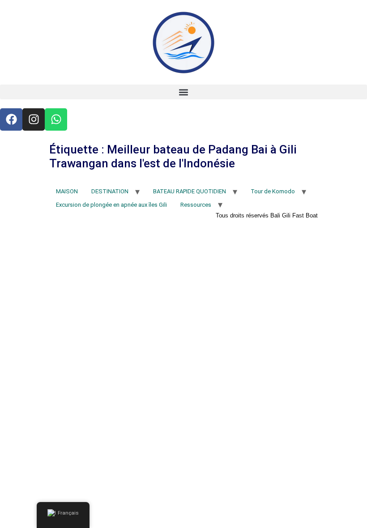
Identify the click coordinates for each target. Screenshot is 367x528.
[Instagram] (33, 119)
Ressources (195, 204)
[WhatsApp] (56, 119)
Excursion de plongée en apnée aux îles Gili (111, 204)
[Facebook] (11, 119)
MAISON (67, 191)
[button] (183, 92)
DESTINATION (109, 191)
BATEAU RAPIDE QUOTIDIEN (189, 191)
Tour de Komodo (273, 191)
